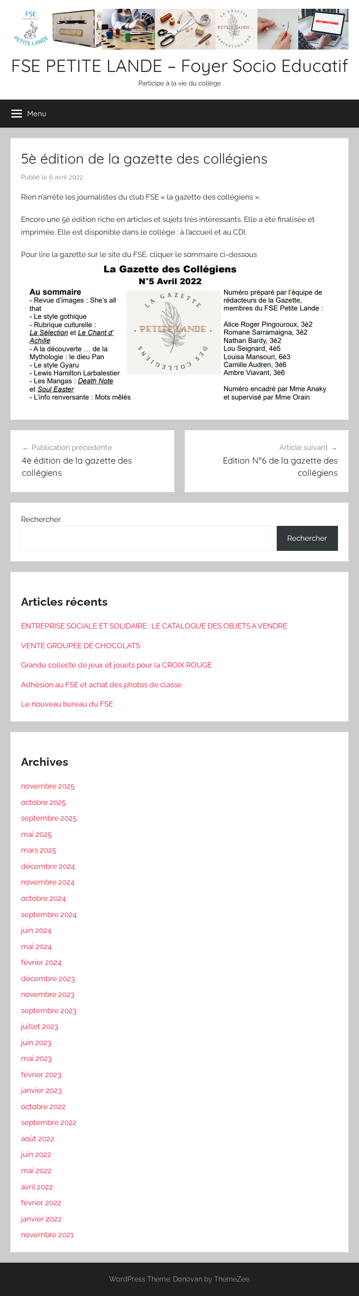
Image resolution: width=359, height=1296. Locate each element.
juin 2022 (36, 1154)
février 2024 (41, 962)
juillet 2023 (39, 1026)
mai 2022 (36, 1170)
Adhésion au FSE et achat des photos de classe (101, 684)
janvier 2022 (41, 1218)
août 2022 (37, 1138)
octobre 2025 (43, 802)
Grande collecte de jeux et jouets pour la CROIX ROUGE (116, 664)
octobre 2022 (43, 1106)
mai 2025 (36, 834)
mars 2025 (38, 850)
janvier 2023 (41, 1090)
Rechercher (41, 519)
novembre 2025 (47, 786)
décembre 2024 (48, 866)
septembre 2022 (49, 1122)
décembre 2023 (48, 978)
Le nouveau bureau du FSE (67, 704)
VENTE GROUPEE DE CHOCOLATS (80, 645)
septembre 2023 (49, 1010)
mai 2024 (36, 946)
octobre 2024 (43, 898)
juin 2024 (36, 930)
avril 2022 (37, 1186)
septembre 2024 (49, 914)
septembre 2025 (49, 818)
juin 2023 (36, 1042)
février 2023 (41, 1074)
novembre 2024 (47, 882)
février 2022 (41, 1202)
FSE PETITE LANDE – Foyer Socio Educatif (179, 65)
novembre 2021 (47, 1234)
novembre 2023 (47, 994)
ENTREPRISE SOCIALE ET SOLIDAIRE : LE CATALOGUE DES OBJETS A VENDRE (154, 625)
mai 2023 (36, 1058)
